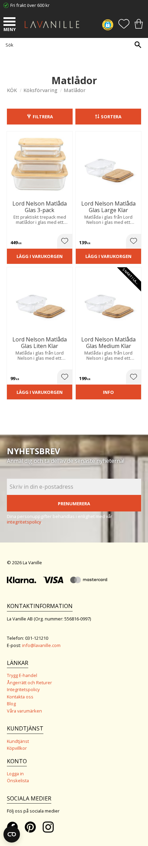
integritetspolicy (24, 522)
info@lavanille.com (41, 645)
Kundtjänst (18, 741)
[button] (10, 22)
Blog (11, 703)
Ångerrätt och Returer (29, 682)
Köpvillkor (17, 748)
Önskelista (18, 780)
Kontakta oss (20, 697)
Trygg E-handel (22, 675)
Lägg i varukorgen (40, 256)
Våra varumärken (24, 711)
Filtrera (43, 116)
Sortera (111, 116)
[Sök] (137, 44)
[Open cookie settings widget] (11, 834)
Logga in (15, 773)
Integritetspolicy (23, 689)
